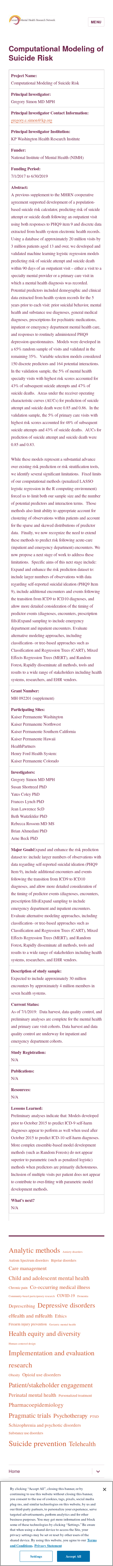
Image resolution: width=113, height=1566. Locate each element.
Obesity (14, 1375)
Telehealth (82, 1443)
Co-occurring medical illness (60, 1287)
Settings (36, 1556)
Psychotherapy (70, 1415)
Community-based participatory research (32, 1296)
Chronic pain (18, 1287)
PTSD (94, 1416)
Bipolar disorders (63, 1260)
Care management (28, 1268)
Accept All (73, 1556)
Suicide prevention (37, 1443)
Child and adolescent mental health (49, 1278)
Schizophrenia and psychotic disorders (45, 1425)
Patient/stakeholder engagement (51, 1384)
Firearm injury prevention (28, 1324)
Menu (96, 21)
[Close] (104, 1489)
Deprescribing (22, 1306)
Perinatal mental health (32, 1394)
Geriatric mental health (62, 1324)
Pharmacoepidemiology (36, 1404)
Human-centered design (22, 1343)
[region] (56, 1523)
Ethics (61, 1316)
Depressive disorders (66, 1304)
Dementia (82, 1296)
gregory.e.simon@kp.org (31, 120)
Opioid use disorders (41, 1375)
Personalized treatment (75, 1395)
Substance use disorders (26, 1433)
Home (14, 1471)
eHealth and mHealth (31, 1315)
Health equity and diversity (45, 1333)
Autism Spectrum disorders (29, 1260)
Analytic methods (34, 1250)
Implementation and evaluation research (51, 1358)
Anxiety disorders (73, 1252)
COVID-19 (66, 1295)
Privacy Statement (48, 1545)
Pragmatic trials (30, 1415)
